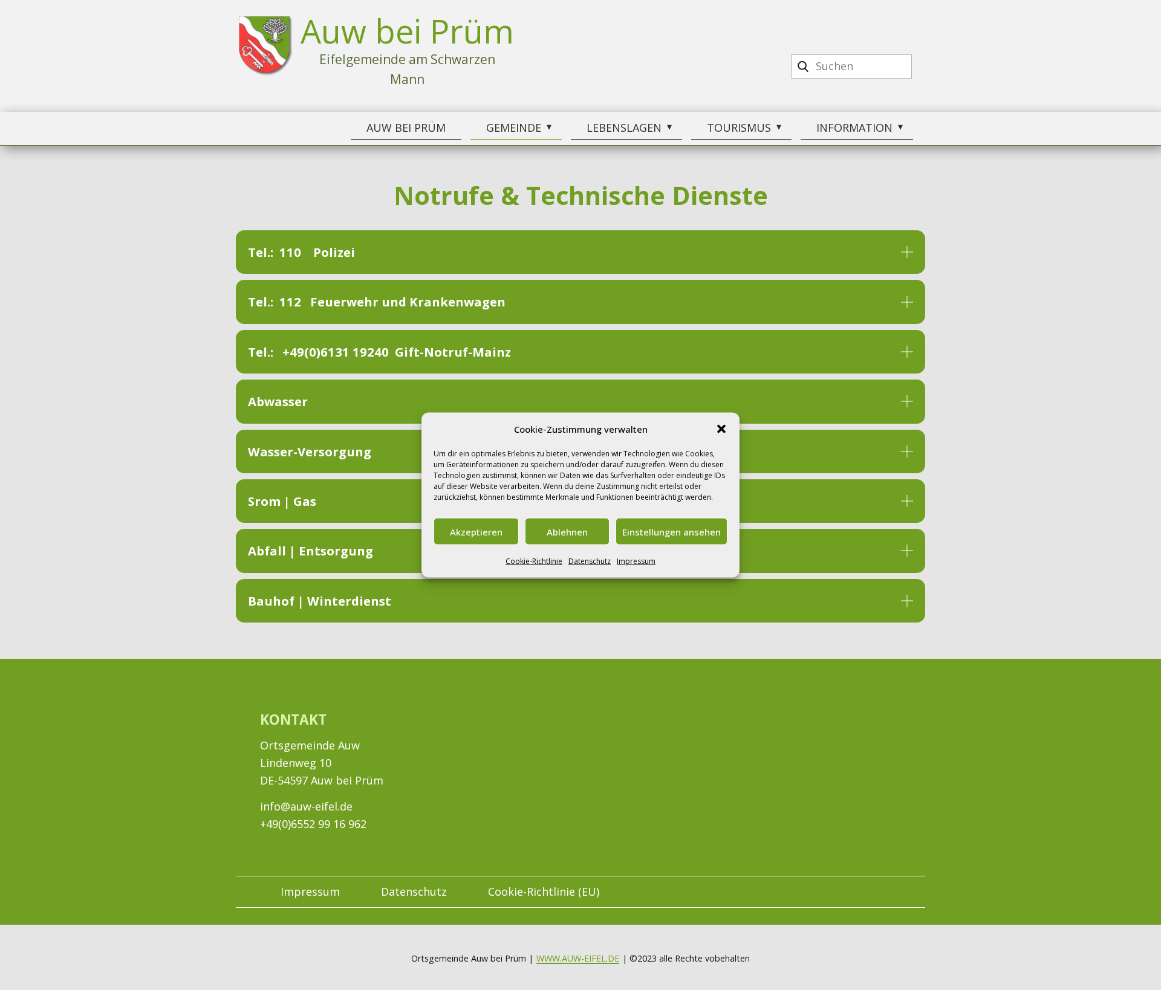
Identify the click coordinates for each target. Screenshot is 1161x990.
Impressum (636, 561)
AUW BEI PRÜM (406, 127)
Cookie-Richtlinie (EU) (543, 891)
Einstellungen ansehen (671, 531)
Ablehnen (567, 531)
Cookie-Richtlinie (534, 561)
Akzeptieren (476, 531)
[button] (721, 429)
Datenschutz (589, 561)
